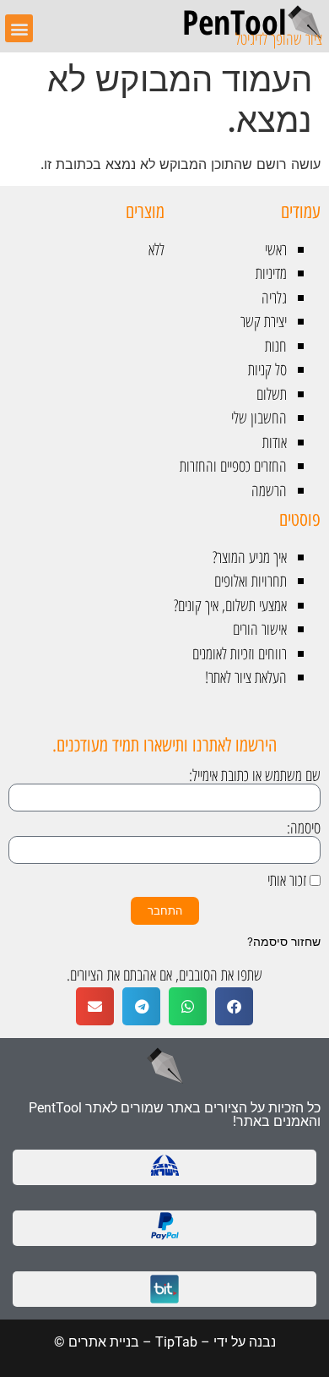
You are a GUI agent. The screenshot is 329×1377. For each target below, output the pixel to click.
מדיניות (271, 273)
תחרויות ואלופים (250, 581)
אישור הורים (260, 629)
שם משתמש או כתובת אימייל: (255, 776)
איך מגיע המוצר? (250, 557)
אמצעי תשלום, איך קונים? (230, 605)
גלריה (274, 298)
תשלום (271, 394)
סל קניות (267, 369)
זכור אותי (288, 880)
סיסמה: (304, 828)
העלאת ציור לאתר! (246, 677)
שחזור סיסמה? (284, 941)
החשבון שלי (259, 418)
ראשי (276, 249)
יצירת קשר (263, 321)
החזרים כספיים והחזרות (233, 466)
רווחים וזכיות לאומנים (239, 653)
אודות (274, 442)
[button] (19, 28)
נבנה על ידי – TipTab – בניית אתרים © (165, 1342)
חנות (276, 346)
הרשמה (269, 490)
